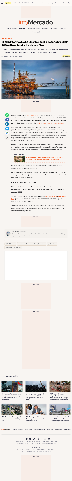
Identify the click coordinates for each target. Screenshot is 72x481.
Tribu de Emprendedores (33, 441)
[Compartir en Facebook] (7, 120)
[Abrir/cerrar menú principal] (2, 3)
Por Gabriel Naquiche (8, 56)
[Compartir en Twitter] (7, 128)
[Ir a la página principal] (36, 22)
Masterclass (45, 441)
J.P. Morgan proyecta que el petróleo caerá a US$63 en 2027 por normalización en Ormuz (35, 396)
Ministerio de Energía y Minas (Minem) (50, 123)
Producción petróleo (14, 247)
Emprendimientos (34, 28)
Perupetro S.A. (51, 196)
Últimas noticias (12, 28)
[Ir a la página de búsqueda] (69, 3)
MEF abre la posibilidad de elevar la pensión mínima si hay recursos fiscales (36, 419)
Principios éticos (51, 443)
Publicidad (54, 441)
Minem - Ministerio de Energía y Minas (32, 244)
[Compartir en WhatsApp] (7, 115)
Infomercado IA (20, 441)
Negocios (45, 28)
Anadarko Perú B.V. (34, 115)
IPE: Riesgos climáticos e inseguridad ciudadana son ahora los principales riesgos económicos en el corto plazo (59, 396)
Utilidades (62, 28)
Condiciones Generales (23, 443)
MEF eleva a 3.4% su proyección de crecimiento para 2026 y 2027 (12, 419)
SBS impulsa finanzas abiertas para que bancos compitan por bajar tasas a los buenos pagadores (12, 396)
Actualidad (22, 28)
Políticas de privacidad (38, 443)
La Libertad (11, 244)
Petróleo (53, 244)
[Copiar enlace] (7, 137)
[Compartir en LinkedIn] (7, 124)
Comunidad (36, 32)
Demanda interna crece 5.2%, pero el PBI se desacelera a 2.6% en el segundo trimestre (59, 419)
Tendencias (53, 28)
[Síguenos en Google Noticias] (7, 133)
